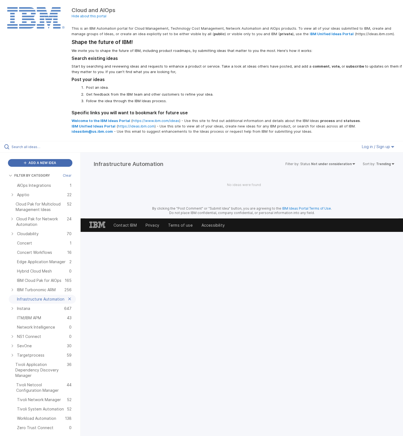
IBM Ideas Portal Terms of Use (306, 208)
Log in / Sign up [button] (376, 146)
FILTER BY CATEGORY (32, 175)
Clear (67, 175)
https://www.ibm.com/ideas (155, 120)
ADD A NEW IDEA (42, 163)
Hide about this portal (89, 16)
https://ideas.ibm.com (136, 126)
